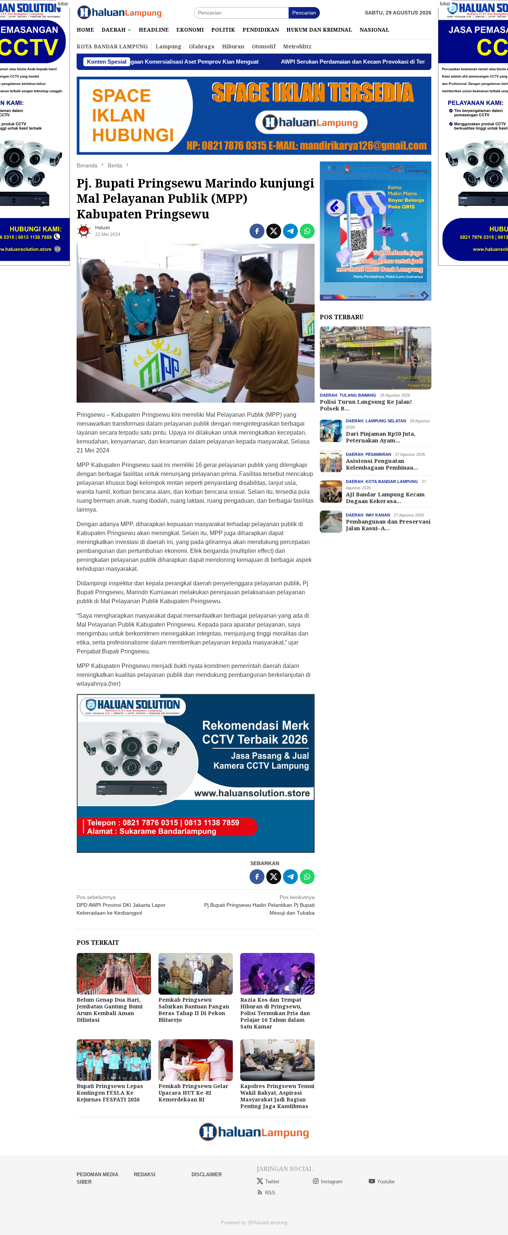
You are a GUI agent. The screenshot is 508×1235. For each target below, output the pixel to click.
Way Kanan (378, 515)
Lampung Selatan (386, 421)
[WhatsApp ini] (307, 231)
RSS (270, 1193)
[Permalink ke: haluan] (84, 230)
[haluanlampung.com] (119, 12)
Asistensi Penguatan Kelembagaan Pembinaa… (382, 464)
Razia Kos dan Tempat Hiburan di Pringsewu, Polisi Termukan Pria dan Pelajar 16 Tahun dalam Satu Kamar (275, 1013)
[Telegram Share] (290, 231)
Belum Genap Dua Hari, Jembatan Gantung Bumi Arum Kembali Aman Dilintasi (110, 1009)
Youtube (386, 1181)
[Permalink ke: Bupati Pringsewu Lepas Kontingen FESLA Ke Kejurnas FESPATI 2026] (114, 1060)
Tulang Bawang (358, 395)
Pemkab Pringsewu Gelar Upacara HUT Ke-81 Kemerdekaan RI (193, 1092)
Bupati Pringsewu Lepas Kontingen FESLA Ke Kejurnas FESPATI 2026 (110, 1092)
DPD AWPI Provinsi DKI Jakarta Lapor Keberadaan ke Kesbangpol (121, 905)
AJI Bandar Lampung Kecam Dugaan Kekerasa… (385, 497)
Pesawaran (378, 454)
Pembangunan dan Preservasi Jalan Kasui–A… (388, 524)
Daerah (328, 395)
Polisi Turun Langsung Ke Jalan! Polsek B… (366, 405)
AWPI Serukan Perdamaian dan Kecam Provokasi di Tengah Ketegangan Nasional (332, 61)
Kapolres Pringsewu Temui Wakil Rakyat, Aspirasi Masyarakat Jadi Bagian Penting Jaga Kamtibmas (277, 1096)
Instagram (332, 1181)
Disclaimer (207, 1174)
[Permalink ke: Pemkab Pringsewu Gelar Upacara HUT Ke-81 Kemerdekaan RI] (195, 1060)
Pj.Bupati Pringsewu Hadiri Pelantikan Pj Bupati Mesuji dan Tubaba (259, 905)
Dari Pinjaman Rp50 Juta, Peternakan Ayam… (380, 437)
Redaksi (144, 1174)
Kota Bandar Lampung (392, 481)
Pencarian (304, 13)
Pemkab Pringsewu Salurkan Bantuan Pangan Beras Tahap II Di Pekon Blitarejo (193, 1009)
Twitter (272, 1181)
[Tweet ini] (273, 231)
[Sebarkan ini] (257, 231)
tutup (63, 3)
